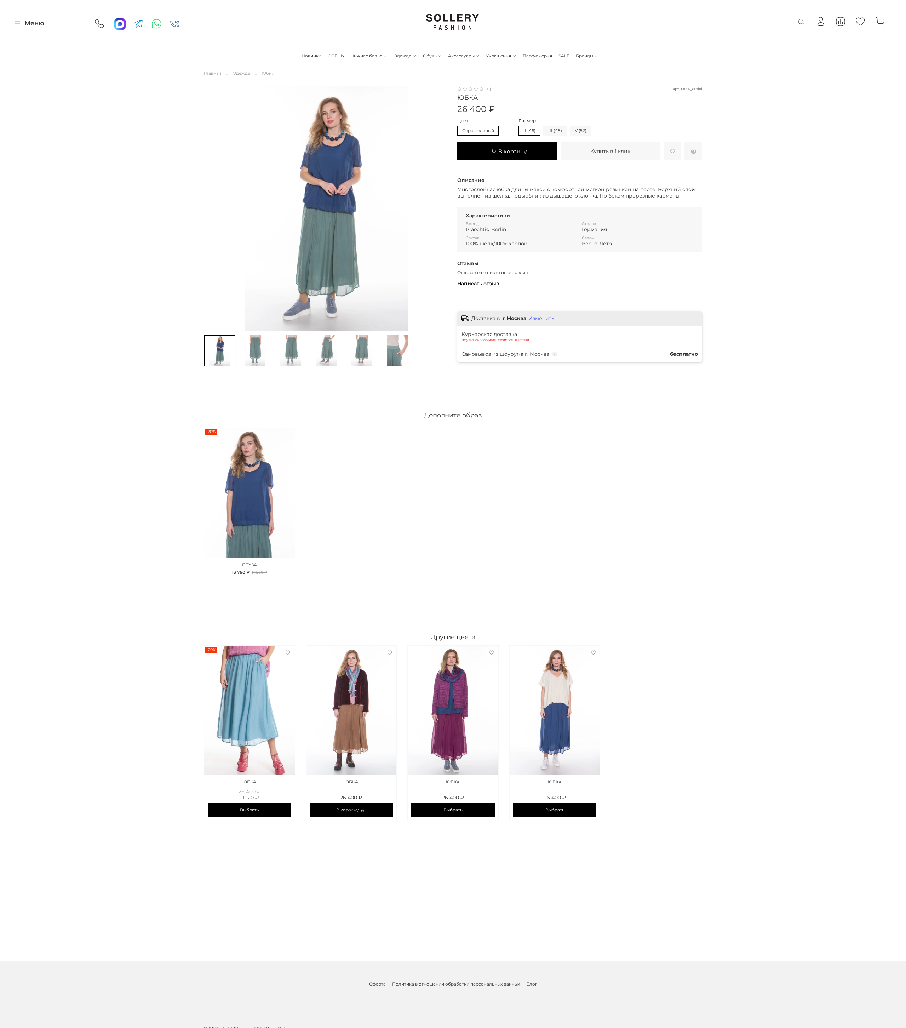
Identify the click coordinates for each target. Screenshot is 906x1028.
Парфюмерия (537, 55)
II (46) (529, 130)
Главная (212, 73)
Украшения (498, 55)
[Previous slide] (212, 208)
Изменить (541, 318)
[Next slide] (440, 208)
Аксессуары (461, 55)
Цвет (462, 120)
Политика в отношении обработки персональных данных (456, 984)
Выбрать (249, 809)
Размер (527, 120)
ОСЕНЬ (336, 55)
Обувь (430, 55)
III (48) (555, 130)
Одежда (402, 55)
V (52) (580, 130)
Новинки (311, 55)
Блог (531, 984)
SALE (563, 55)
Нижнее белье (366, 55)
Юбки (268, 73)
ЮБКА (249, 781)
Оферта (377, 984)
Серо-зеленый (478, 130)
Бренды (584, 55)
